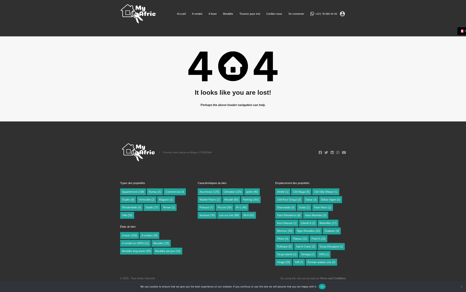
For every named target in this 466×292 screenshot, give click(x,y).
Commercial (174, 191)
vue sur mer (229, 215)
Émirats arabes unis (321, 262)
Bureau (155, 191)
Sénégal (308, 254)
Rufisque (284, 246)
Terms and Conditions (333, 278)
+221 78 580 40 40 (326, 13)
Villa (127, 215)
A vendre (197, 13)
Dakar (311, 199)
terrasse (207, 215)
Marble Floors (210, 199)
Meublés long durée (136, 251)
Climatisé (233, 191)
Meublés (228, 13)
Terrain (169, 207)
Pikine (282, 238)
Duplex (128, 199)
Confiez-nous (274, 13)
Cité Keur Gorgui (289, 199)
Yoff (299, 262)
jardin (252, 191)
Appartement (133, 191)
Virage (283, 262)
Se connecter (296, 13)
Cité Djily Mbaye (325, 191)
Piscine (225, 207)
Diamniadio (285, 207)
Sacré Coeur (305, 246)
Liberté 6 (308, 223)
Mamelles (328, 223)
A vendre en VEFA (135, 243)
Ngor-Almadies (308, 230)
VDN (324, 254)
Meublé (231, 199)
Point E (318, 238)
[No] (461, 287)
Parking (251, 199)
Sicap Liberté (287, 254)
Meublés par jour (167, 251)
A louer (213, 13)
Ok (322, 286)
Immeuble (147, 199)
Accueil (181, 13)
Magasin (166, 199)
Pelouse (206, 207)
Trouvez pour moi (249, 13)
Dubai (304, 207)
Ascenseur (209, 191)
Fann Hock (322, 207)
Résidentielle (131, 207)
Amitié (283, 191)
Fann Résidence (289, 215)
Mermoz (285, 230)
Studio (151, 207)
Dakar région (330, 199)
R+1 (241, 207)
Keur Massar (287, 223)
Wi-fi (248, 215)
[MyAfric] (138, 22)
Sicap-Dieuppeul (331, 246)
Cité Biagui (301, 191)
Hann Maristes (315, 215)
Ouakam (332, 230)
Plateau (300, 238)
